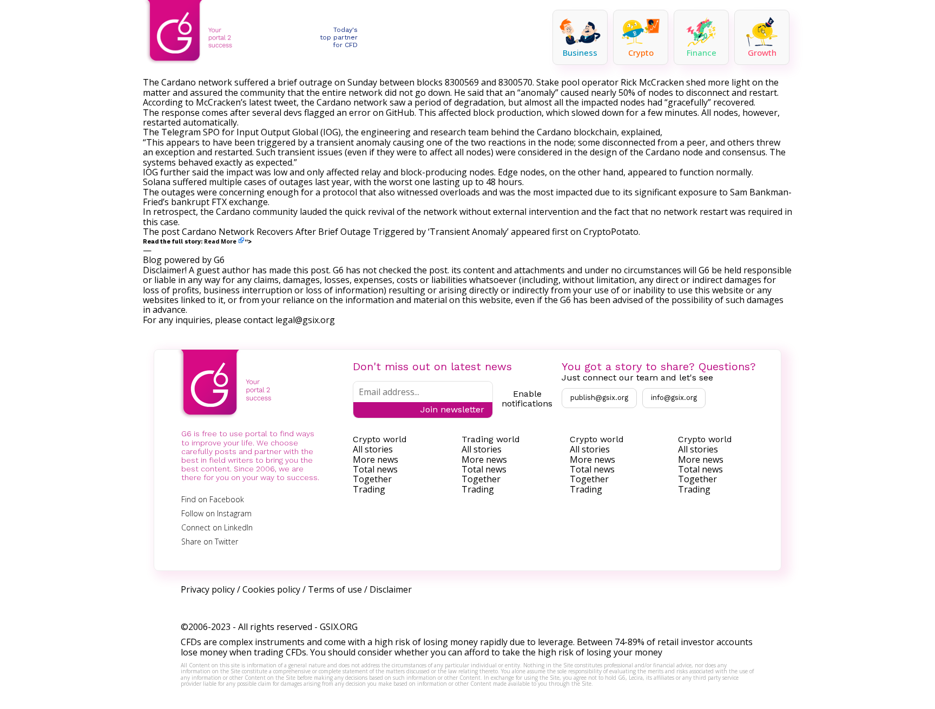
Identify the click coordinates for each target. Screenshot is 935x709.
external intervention (536, 212)
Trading (369, 489)
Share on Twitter (209, 541)
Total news (375, 469)
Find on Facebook (212, 499)
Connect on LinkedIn (217, 527)
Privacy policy (208, 589)
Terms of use (335, 589)
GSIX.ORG (339, 627)
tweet (285, 102)
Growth (762, 52)
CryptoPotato (610, 232)
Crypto (641, 52)
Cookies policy (271, 589)
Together (372, 479)
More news (375, 459)
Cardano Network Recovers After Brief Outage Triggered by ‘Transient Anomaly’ (345, 232)
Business (580, 52)
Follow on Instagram (216, 513)
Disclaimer (391, 589)
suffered (190, 182)
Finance (701, 52)
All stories (373, 449)
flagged (319, 113)
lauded (313, 212)
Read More (220, 241)
